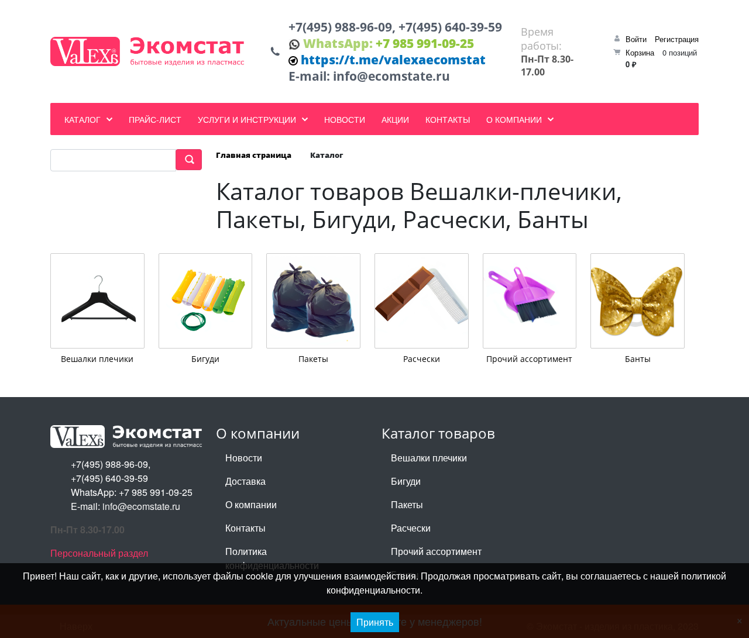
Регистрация (677, 38)
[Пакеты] (313, 301)
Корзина (640, 52)
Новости (243, 457)
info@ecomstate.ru (391, 76)
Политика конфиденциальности (272, 558)
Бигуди (205, 358)
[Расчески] (421, 301)
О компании (251, 504)
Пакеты (313, 358)
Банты (638, 358)
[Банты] (637, 301)
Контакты (245, 527)
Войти (636, 38)
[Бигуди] (206, 301)
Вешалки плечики (97, 358)
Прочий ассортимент (529, 358)
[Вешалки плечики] (97, 301)
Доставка (245, 481)
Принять (374, 622)
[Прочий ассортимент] (530, 301)
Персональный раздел (99, 553)
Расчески (421, 358)
